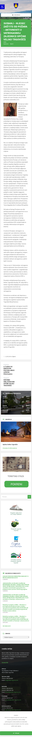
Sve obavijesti (7, 626)
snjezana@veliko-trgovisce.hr (13, 710)
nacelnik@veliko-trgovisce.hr (13, 692)
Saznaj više (5, 662)
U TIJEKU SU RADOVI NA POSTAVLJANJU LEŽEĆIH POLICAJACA (9, 370)
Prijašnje (6, 364)
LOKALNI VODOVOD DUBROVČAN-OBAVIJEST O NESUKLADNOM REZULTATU (15, 577)
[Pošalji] (29, 497)
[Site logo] (16, 9)
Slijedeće (6, 378)
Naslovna (6, 44)
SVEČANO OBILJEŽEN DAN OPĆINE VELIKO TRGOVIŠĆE (8, 382)
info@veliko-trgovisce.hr (11, 680)
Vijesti (11, 44)
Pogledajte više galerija (10, 448)
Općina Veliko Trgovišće (10, 444)
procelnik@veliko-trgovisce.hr (13, 700)
